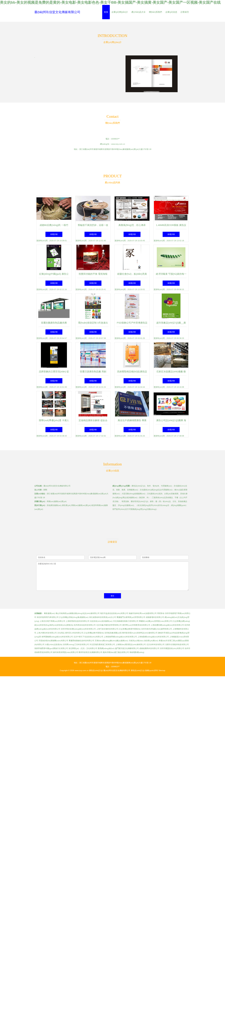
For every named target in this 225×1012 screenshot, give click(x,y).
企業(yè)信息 (171, 12)
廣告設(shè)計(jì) (96, 670)
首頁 (106, 12)
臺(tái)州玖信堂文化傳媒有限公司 (57, 12)
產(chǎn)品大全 (138, 12)
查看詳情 (54, 234)
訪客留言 (185, 12)
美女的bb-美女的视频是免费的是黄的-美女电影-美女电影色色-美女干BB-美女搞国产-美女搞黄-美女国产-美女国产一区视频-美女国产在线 (110, 2)
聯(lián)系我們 (155, 12)
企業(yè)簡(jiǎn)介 (119, 12)
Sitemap (161, 670)
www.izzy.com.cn (118, 144)
